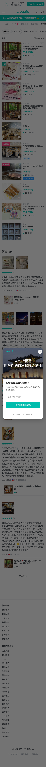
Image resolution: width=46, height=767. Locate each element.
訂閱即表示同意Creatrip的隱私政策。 (23, 414)
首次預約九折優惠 (23, 405)
